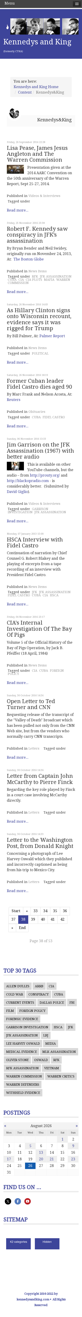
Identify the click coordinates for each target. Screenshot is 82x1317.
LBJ (45, 1035)
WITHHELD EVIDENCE (23, 1093)
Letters (33, 748)
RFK (35, 276)
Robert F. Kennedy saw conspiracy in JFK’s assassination (37, 235)
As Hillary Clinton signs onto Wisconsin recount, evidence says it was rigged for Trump (39, 319)
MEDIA (50, 1043)
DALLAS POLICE (52, 1002)
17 (9, 1159)
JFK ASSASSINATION (56, 276)
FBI (71, 1002)
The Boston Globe (28, 259)
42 (62, 919)
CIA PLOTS (34, 279)
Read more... (17, 210)
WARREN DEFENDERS (22, 1084)
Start (16, 911)
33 (35, 911)
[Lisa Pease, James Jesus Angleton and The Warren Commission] (15, 169)
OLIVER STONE (17, 1060)
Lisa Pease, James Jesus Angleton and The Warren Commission (37, 154)
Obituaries (36, 411)
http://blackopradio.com (28, 481)
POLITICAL (40, 353)
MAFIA (49, 279)
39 (33, 919)
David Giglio (17, 492)
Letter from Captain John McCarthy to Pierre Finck (40, 779)
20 (41, 1159)
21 (52, 1159)
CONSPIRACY (38, 994)
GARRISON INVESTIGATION (28, 510)
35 (55, 911)
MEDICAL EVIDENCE (21, 1052)
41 (53, 919)
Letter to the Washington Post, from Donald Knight (40, 843)
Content (25, 92)
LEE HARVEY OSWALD (23, 1043)
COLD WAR (14, 994)
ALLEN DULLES (17, 986)
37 (13, 919)
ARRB (39, 986)
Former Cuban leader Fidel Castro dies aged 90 (39, 384)
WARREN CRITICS (60, 1076)
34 (45, 911)
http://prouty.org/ (45, 475)
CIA (21, 279)
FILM (10, 1011)
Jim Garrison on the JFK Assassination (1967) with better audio (40, 451)
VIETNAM (51, 1068)
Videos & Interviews (44, 196)
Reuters (13, 400)
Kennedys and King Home (36, 87)
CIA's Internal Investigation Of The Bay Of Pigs (39, 629)
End (22, 928)
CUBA (12, 279)
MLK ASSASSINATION (59, 1052)
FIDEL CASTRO (54, 417)
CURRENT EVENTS (20, 1002)
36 (65, 911)
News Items (37, 271)
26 (30, 1166)
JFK (34, 592)
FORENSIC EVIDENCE (22, 1019)
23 (73, 1159)
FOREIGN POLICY (32, 1011)
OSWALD (41, 1060)
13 (41, 1152)
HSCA (54, 595)
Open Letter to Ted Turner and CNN (31, 704)
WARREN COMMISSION (24, 1076)
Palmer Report (52, 336)
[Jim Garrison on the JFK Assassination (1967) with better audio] (15, 466)
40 (43, 919)
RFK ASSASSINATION (22, 1068)
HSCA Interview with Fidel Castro (35, 542)
